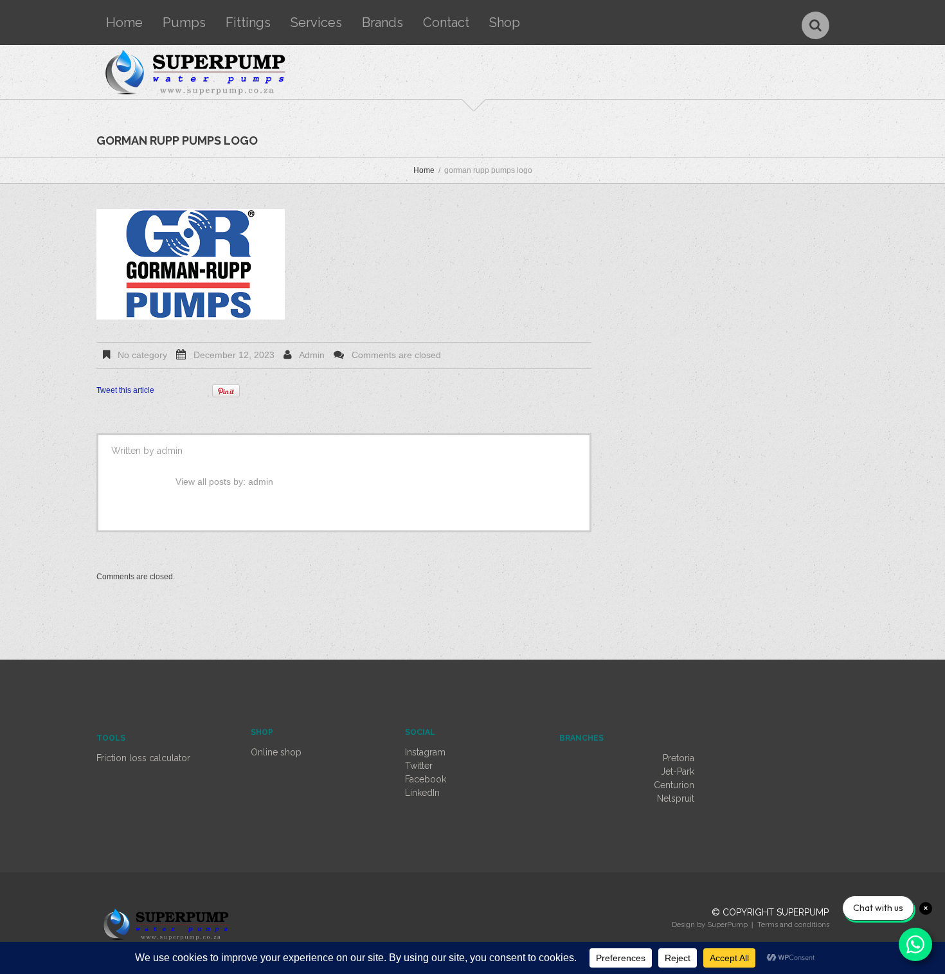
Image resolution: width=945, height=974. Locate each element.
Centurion (674, 785)
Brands (382, 22)
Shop (504, 22)
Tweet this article (125, 390)
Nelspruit (675, 798)
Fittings (248, 22)
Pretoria (678, 758)
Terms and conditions (793, 925)
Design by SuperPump (710, 925)
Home (124, 22)
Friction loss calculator (143, 758)
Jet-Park (677, 771)
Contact (446, 22)
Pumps (184, 22)
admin (312, 355)
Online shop (276, 752)
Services (316, 22)
